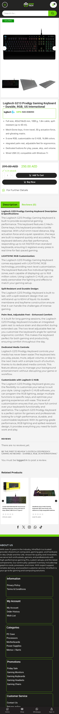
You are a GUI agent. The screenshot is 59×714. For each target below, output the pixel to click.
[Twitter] (23, 527)
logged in (22, 460)
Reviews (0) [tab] (29, 204)
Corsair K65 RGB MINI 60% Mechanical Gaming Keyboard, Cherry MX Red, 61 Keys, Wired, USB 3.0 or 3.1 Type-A (13, 508)
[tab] (10, 205)
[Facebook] (18, 527)
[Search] (52, 13)
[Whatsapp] (35, 527)
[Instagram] (29, 527)
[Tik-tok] (41, 527)
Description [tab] (10, 204)
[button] (5, 4)
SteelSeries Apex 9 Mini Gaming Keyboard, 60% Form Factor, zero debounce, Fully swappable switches (43, 508)
